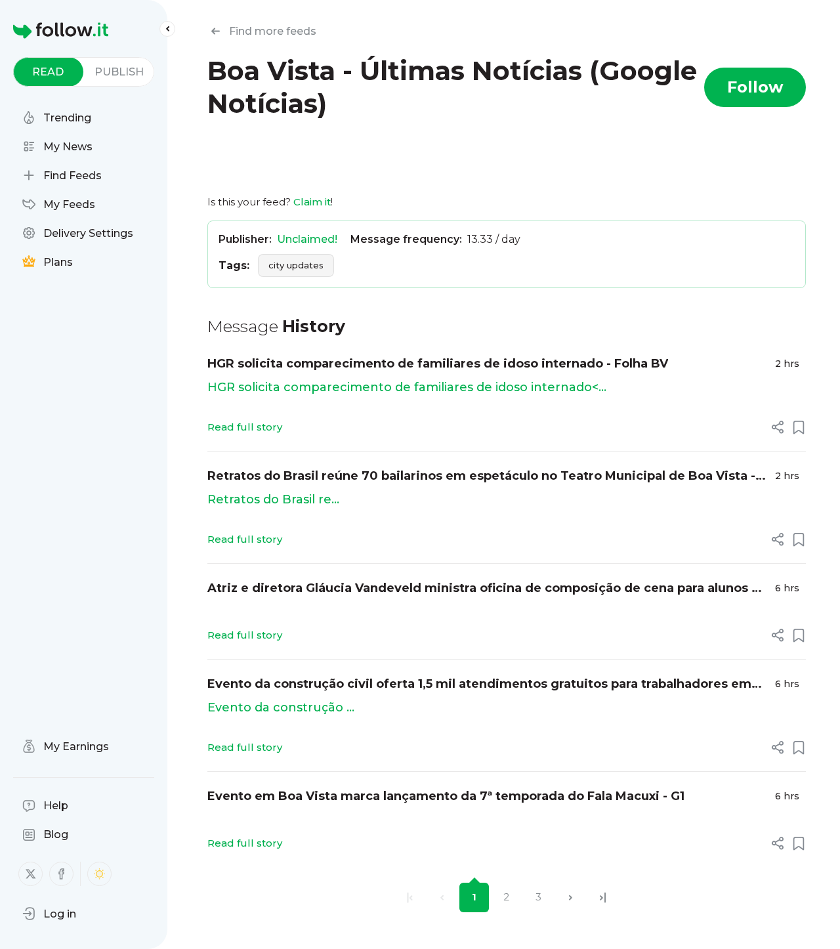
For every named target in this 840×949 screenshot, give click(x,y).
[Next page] (570, 897)
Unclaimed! (307, 239)
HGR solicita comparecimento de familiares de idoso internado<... (406, 387)
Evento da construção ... (280, 707)
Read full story (244, 427)
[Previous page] (442, 897)
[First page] (410, 897)
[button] (49, 913)
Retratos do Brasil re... (273, 499)
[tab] (48, 72)
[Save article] (798, 427)
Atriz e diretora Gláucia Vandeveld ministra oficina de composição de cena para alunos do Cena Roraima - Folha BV (487, 589)
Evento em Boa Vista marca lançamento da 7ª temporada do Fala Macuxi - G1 (445, 796)
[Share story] (777, 427)
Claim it (312, 202)
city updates (296, 265)
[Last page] (603, 897)
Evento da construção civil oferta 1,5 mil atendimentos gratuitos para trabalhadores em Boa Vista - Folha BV (479, 685)
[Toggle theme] (99, 873)
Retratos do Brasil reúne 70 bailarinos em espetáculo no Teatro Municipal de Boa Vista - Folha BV (481, 477)
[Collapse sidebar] (167, 29)
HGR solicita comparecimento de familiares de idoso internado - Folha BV (437, 363)
